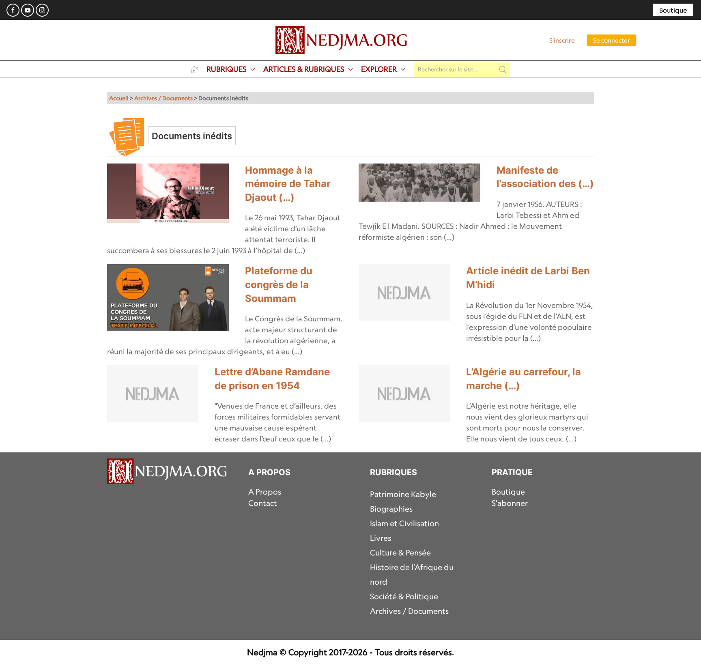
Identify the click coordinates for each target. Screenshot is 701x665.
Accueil (119, 98)
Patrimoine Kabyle (403, 494)
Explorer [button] (379, 69)
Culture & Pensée (400, 552)
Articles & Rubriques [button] (303, 69)
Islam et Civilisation (404, 523)
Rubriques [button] (226, 69)
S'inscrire (562, 40)
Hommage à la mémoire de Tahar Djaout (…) (288, 183)
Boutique (673, 10)
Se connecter (611, 40)
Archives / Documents (163, 98)
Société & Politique (404, 596)
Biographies (391, 508)
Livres (380, 538)
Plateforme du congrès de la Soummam (278, 284)
